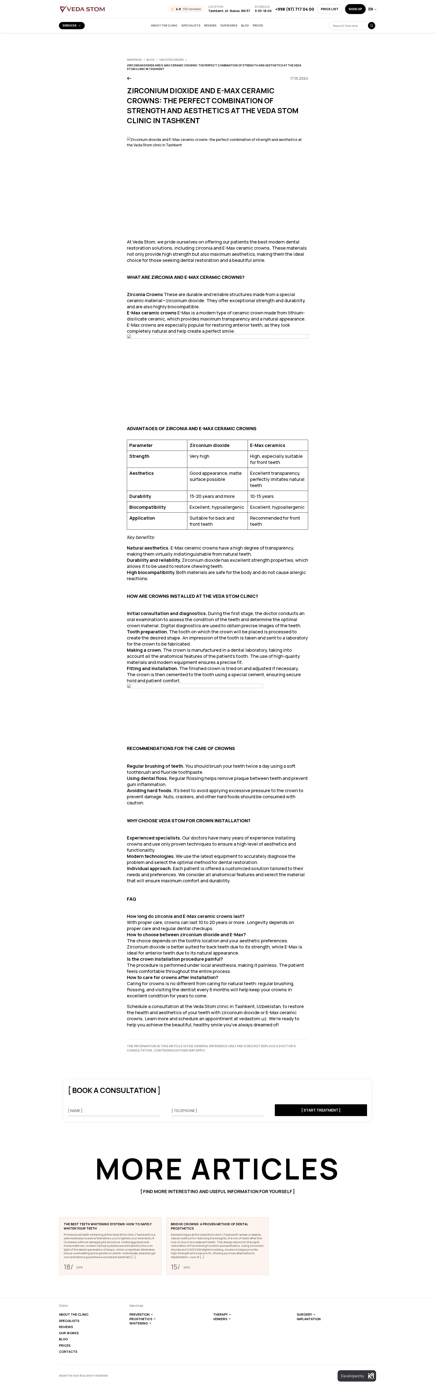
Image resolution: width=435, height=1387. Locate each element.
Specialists (191, 25)
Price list (329, 9)
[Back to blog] (129, 78)
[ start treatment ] (321, 1110)
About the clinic (164, 25)
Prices (258, 25)
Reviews (210, 25)
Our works (228, 25)
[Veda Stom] (82, 9)
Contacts (68, 1351)
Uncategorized (171, 60)
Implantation (309, 1319)
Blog (245, 25)
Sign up (355, 9)
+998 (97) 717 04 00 (294, 9)
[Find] (371, 25)
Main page (134, 60)
